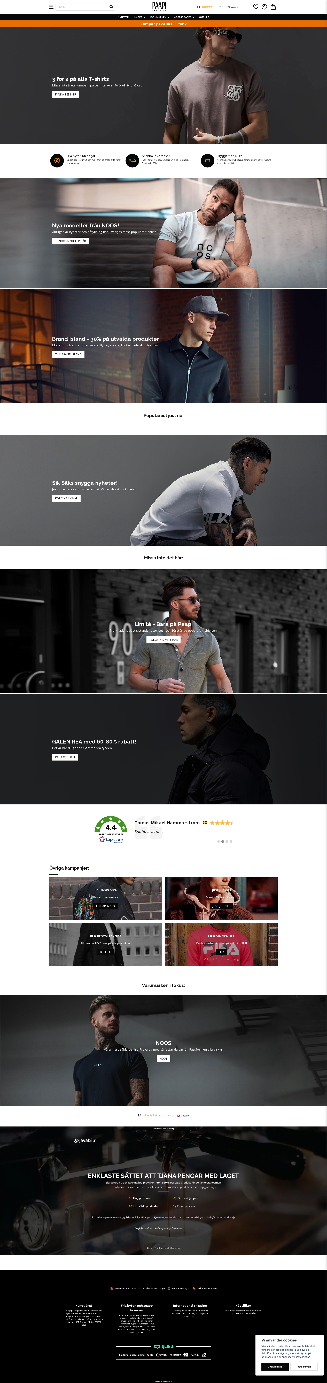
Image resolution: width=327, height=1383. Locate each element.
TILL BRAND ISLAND (68, 354)
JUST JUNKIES (221, 906)
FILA (221, 952)
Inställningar (304, 1366)
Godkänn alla (275, 1366)
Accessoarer (182, 17)
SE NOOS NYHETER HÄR (70, 241)
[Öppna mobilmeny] (51, 7)
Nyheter (123, 17)
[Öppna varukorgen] (273, 6)
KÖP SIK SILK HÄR (66, 498)
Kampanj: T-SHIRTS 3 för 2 (164, 24)
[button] (111, 7)
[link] (163, 829)
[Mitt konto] (264, 6)
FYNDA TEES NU (65, 94)
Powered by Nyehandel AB (163, 1381)
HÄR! (253, 1313)
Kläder (137, 17)
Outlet (204, 17)
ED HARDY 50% (105, 906)
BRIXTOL (105, 952)
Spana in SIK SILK (163, 1058)
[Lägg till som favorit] (255, 6)
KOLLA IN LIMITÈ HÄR (163, 640)
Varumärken (158, 17)
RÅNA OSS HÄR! (65, 757)
